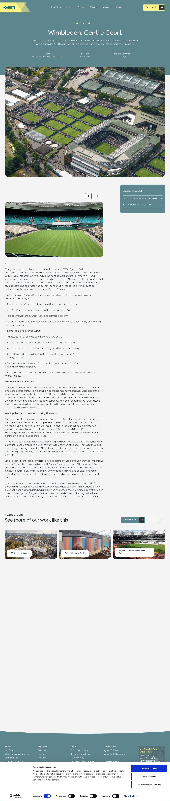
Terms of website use (81, 754)
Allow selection (149, 777)
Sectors (69, 7)
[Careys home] (15, 7)
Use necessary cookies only (149, 785)
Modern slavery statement (83, 762)
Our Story (9, 751)
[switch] (71, 796)
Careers (119, 7)
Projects (93, 7)
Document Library (79, 751)
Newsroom (106, 7)
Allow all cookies (149, 768)
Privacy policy (77, 758)
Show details (129, 796)
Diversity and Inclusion (15, 762)
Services (81, 7)
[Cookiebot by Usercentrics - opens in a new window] (16, 796)
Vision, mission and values (17, 754)
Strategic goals (12, 758)
